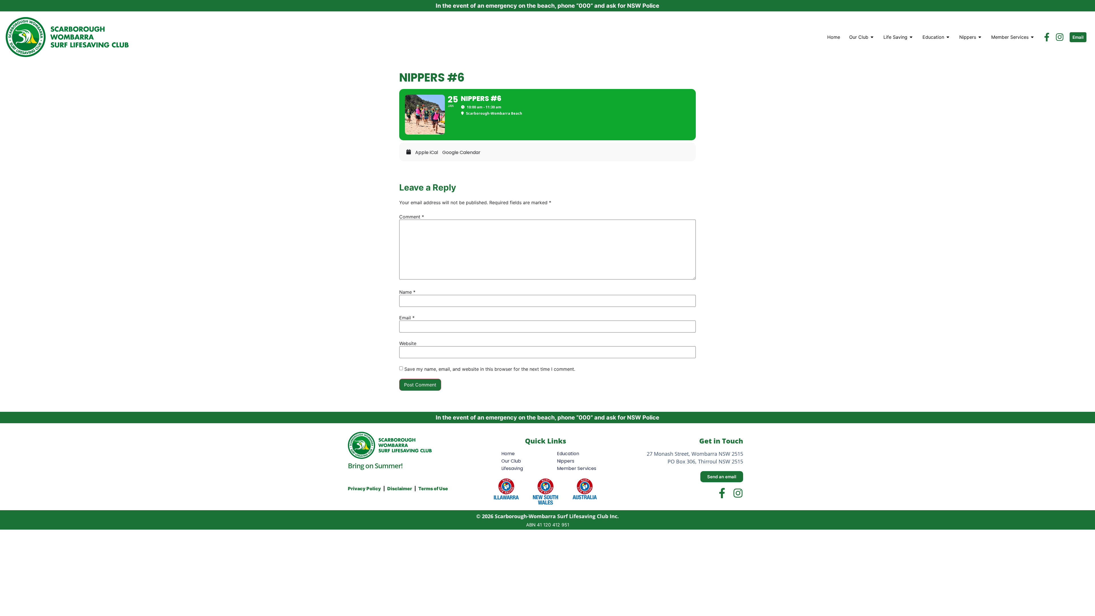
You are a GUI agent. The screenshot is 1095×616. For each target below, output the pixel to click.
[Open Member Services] (1032, 37)
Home (508, 453)
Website (407, 343)
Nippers (565, 461)
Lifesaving (512, 468)
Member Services (576, 468)
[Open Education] (948, 37)
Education (568, 453)
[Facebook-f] (1047, 37)
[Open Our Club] (872, 37)
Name (407, 292)
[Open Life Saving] (911, 37)
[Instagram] (1059, 37)
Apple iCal (426, 152)
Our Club (511, 461)
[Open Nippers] (980, 37)
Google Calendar (461, 152)
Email (407, 317)
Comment (411, 216)
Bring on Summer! (375, 465)
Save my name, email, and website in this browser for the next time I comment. (489, 369)
